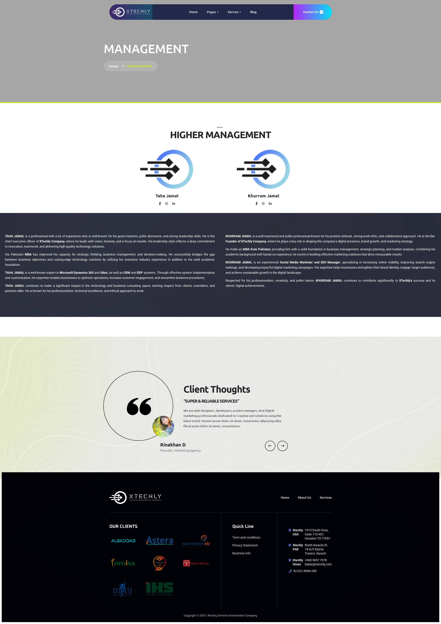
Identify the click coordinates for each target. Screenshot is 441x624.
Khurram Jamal (263, 195)
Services (326, 497)
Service (233, 12)
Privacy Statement (245, 545)
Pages (211, 12)
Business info (241, 553)
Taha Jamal (167, 195)
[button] (270, 446)
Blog (253, 12)
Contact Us (311, 12)
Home (193, 12)
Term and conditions (246, 537)
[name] (130, 12)
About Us (304, 497)
